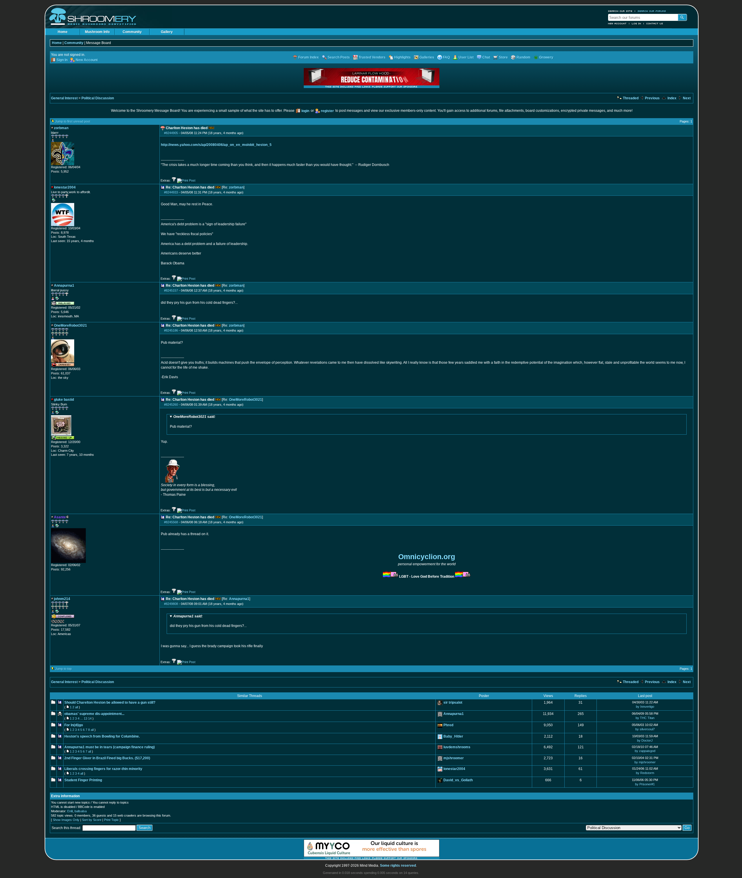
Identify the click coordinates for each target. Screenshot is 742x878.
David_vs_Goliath (458, 780)
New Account (617, 23)
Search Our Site (620, 11)
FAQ (446, 57)
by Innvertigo (645, 706)
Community (132, 32)
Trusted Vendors (372, 57)
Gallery (167, 32)
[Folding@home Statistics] (62, 622)
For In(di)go (73, 725)
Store (503, 57)
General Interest (64, 98)
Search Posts (339, 57)
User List (466, 57)
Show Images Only (66, 820)
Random (523, 57)
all (76, 707)
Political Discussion (97, 98)
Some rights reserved (398, 866)
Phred (448, 725)
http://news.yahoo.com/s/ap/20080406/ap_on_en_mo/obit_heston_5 (216, 145)
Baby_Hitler (453, 736)
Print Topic (111, 820)
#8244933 (171, 192)
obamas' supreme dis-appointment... (94, 714)
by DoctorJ (645, 740)
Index (671, 98)
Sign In (62, 60)
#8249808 (171, 604)
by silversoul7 (645, 729)
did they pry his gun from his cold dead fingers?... (208, 621)
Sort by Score (91, 820)
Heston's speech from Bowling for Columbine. (102, 736)
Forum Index (308, 57)
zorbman (236, 187)
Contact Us (654, 23)
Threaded (630, 98)
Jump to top (63, 668)
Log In (636, 23)
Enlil (70, 811)
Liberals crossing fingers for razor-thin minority (103, 769)
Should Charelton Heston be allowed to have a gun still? (109, 702)
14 (90, 718)
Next (686, 98)
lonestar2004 (454, 769)
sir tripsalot (452, 702)
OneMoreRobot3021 (245, 400)
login (305, 111)
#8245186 (171, 330)
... (81, 718)
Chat (486, 57)
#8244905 (171, 133)
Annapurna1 (239, 599)
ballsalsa (80, 811)
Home (63, 32)
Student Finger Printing (83, 780)
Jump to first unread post (72, 121)
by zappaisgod (645, 751)
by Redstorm (645, 773)
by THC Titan (645, 718)
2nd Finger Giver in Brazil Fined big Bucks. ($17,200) (107, 758)
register (327, 111)
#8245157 (171, 290)
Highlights (402, 57)
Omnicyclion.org (426, 557)
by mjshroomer (645, 762)
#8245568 (171, 522)
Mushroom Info (97, 32)
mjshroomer (453, 758)
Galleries (426, 57)
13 (85, 718)
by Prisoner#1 (645, 784)
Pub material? (193, 422)
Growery (546, 57)
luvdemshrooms (456, 747)
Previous (652, 98)
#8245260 (171, 404)
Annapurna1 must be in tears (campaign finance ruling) (109, 747)
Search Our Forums (652, 11)
